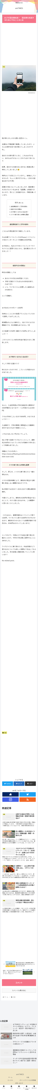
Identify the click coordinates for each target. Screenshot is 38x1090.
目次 (16, 202)
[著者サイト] (10, 794)
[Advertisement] (19, 42)
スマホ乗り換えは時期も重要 (20, 214)
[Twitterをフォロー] (27, 794)
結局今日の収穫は (16, 209)
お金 (5, 733)
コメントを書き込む (19, 990)
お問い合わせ (19, 1083)
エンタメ (10, 1080)
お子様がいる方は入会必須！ (20, 212)
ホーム (10, 1077)
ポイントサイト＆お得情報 (28, 1080)
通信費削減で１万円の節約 (19, 206)
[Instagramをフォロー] (10, 799)
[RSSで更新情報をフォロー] (27, 799)
